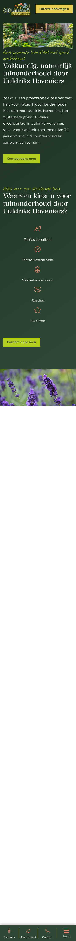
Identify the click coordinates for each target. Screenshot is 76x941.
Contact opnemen (21, 158)
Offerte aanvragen (54, 9)
